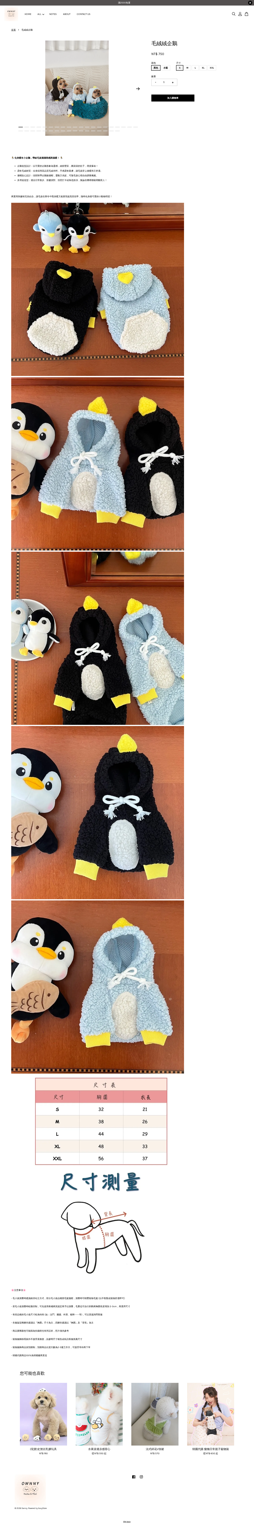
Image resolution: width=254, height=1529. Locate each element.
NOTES (53, 14)
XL (203, 67)
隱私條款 (127, 1522)
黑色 (156, 67)
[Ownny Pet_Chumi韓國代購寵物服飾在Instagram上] (141, 1479)
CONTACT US (83, 14)
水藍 (165, 67)
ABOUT (66, 14)
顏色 (153, 63)
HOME (28, 14)
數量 (153, 76)
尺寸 (178, 63)
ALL (39, 14)
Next (138, 89)
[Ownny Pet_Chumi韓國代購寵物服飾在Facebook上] (133, 1479)
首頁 (13, 30)
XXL (212, 67)
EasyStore (42, 1508)
